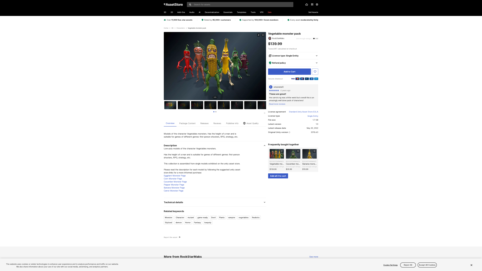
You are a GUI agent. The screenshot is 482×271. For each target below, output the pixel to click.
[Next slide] (264, 113)
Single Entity (313, 116)
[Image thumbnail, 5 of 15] (224, 105)
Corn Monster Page (173, 178)
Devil (213, 217)
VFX (261, 12)
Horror (188, 222)
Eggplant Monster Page (175, 175)
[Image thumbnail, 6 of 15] (237, 105)
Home (166, 28)
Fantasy (197, 222)
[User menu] (317, 4)
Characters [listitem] (180, 28)
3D (165, 12)
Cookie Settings (390, 265)
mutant (191, 217)
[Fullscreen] (263, 35)
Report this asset (170, 237)
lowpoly (207, 222)
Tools (253, 12)
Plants (222, 217)
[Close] (471, 265)
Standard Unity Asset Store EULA (303, 112)
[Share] (258, 35)
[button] (306, 4)
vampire (231, 217)
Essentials (228, 12)
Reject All (408, 265)
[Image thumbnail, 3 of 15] (197, 105)
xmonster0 (279, 87)
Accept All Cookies (427, 265)
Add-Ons (181, 12)
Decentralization (212, 12)
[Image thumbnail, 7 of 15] (251, 105)
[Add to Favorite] (315, 72)
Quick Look (278, 156)
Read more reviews (277, 104)
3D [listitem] (172, 28)
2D (172, 12)
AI (199, 12)
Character (180, 217)
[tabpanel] (215, 179)
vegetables (244, 217)
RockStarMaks (277, 161)
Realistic (256, 217)
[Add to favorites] (281, 151)
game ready (202, 217)
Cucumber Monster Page (175, 181)
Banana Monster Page (174, 187)
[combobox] (240, 4)
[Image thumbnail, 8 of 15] (264, 105)
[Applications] (312, 4)
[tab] (213, 111)
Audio (191, 12)
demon (179, 222)
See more (313, 256)
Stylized (168, 222)
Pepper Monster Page (174, 184)
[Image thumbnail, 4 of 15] (211, 105)
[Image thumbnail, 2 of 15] (184, 105)
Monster (168, 217)
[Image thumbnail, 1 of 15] (171, 105)
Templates (241, 12)
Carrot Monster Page (173, 190)
